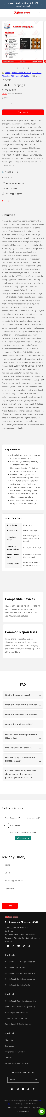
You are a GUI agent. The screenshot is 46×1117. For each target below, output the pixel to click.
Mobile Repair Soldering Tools (17, 985)
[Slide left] (17, 68)
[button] (5, 13)
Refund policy (12, 1108)
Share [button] (6, 201)
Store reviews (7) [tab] (34, 818)
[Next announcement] (41, 4)
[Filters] (4, 825)
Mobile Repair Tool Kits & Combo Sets (20, 1001)
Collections (10, 1057)
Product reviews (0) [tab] (12, 818)
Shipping (4, 93)
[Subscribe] (36, 1080)
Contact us (9, 1046)
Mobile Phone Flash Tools (15, 967)
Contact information (31, 1104)
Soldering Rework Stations (16, 1018)
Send (10, 905)
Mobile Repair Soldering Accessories (20, 979)
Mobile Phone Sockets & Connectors (20, 973)
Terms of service (24, 1108)
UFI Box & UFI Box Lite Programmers (20, 1007)
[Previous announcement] (5, 4)
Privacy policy (17, 1104)
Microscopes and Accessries (16, 1012)
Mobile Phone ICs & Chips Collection (20, 962)
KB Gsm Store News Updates (17, 1063)
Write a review (23, 838)
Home (7, 72)
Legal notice (36, 1108)
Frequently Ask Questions (15, 1052)
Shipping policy (24, 1111)
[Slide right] (28, 68)
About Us (9, 1040)
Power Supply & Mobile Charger (18, 1024)
